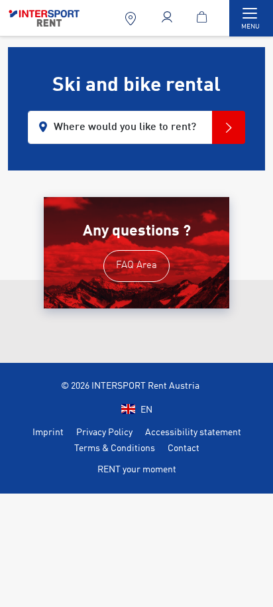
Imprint (48, 432)
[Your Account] (168, 18)
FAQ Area (136, 266)
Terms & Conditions (114, 448)
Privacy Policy (104, 432)
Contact (183, 448)
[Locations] (132, 18)
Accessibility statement (193, 432)
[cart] (204, 18)
